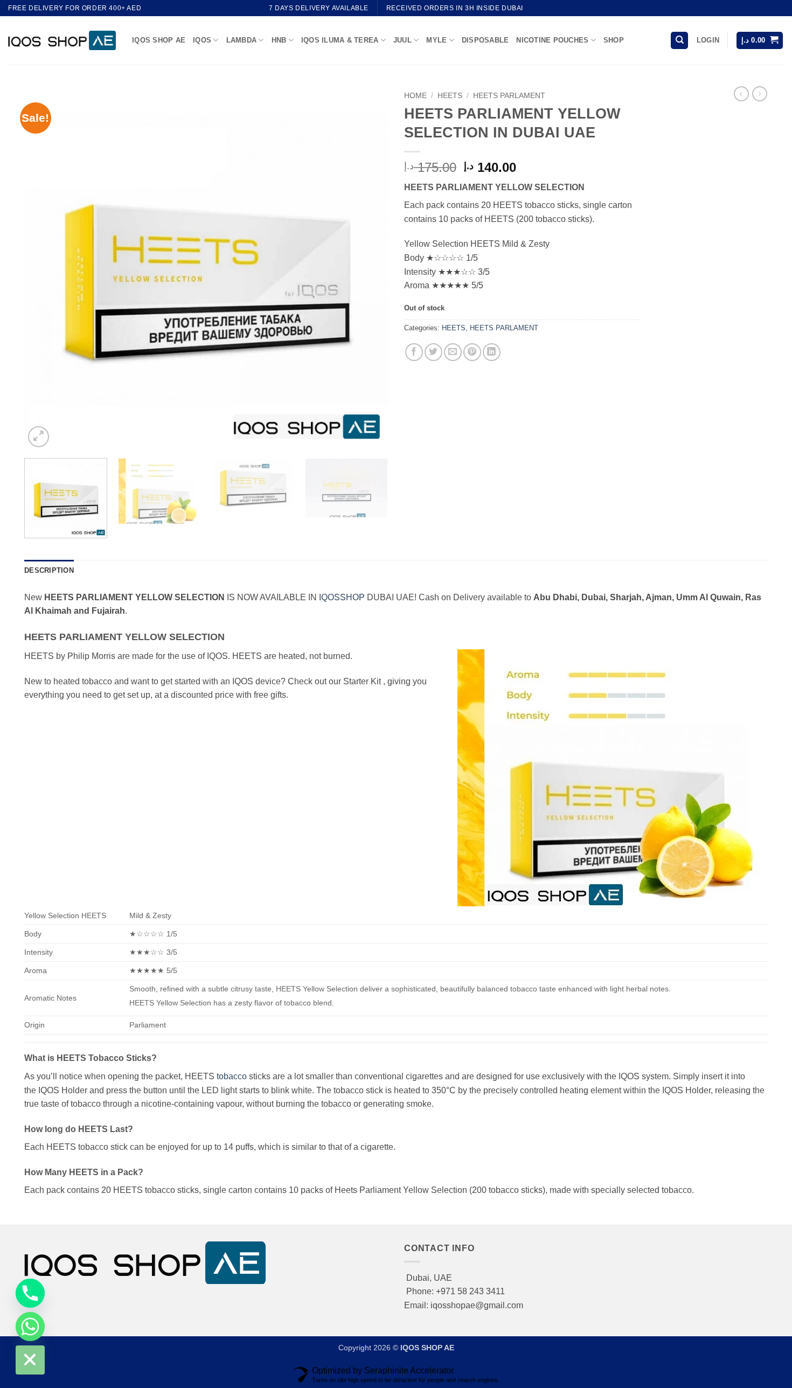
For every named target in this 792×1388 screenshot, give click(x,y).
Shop (613, 40)
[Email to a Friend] (453, 352)
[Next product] (741, 93)
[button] (708, 40)
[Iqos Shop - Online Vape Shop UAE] (62, 40)
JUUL (402, 40)
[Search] (679, 41)
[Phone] (30, 1293)
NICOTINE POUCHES (552, 40)
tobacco (232, 1076)
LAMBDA (241, 40)
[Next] (367, 268)
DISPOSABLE (485, 40)
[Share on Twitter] (433, 352)
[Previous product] (759, 93)
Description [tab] (49, 570)
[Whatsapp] (30, 1326)
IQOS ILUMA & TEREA (340, 40)
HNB (279, 40)
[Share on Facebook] (414, 352)
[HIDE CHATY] (30, 1360)
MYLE (436, 40)
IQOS (202, 40)
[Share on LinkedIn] (492, 352)
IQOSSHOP (342, 597)
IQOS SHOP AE (158, 40)
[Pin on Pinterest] (472, 352)
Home (415, 96)
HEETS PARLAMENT (509, 96)
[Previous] (45, 268)
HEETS (449, 96)
